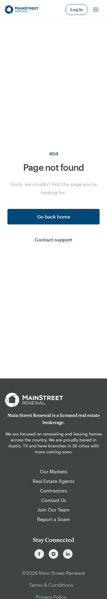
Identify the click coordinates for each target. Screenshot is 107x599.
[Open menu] (95, 9)
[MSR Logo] (53, 400)
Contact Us (53, 500)
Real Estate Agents (54, 481)
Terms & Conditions (51, 585)
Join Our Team (53, 509)
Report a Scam (53, 519)
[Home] (22, 9)
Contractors (53, 490)
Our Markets (53, 471)
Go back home (53, 216)
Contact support (53, 239)
